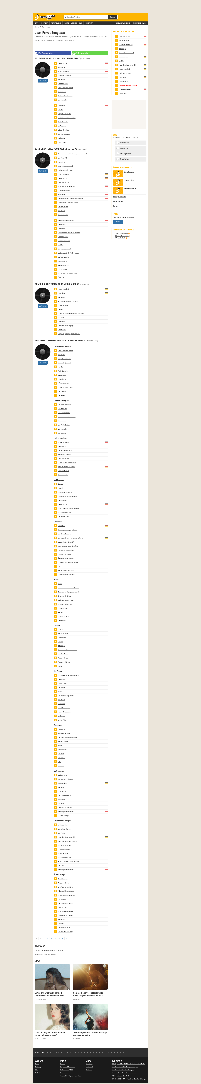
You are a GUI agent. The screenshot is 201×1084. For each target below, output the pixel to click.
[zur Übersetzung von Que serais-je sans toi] (145, 89)
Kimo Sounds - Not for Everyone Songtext (125, 1067)
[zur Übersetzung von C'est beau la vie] (145, 36)
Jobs (36, 1070)
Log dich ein (39, 950)
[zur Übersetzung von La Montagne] (106, 63)
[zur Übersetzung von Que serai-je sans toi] (145, 44)
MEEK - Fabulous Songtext (120, 1076)
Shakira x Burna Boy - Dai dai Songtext (124, 1073)
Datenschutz (64, 1070)
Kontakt (37, 1073)
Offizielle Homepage (122, 236)
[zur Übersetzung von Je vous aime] (106, 783)
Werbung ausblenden (123, 23)
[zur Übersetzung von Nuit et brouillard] (106, 71)
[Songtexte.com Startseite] (46, 17)
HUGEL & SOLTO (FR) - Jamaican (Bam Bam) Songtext (129, 1079)
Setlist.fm (89, 1070)
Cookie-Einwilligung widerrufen (70, 1076)
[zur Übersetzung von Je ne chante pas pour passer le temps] (106, 198)
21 (63, 939)
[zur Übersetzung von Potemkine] (106, 105)
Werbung (38, 1067)
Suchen (112, 17)
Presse (37, 1064)
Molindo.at (89, 1067)
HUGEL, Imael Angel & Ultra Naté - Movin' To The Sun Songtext (132, 1064)
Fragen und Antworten (67, 1067)
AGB (71, 1070)
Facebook (89, 1064)
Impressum (64, 1073)
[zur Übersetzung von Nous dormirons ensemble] (106, 186)
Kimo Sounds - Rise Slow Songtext (123, 1070)
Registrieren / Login (140, 23)
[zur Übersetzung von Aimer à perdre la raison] (106, 220)
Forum (62, 1064)
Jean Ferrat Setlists (121, 234)
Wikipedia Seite (120, 238)
